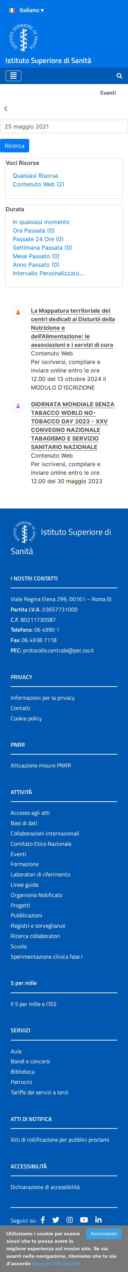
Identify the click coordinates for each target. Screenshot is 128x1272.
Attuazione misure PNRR (41, 765)
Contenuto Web (38, 184)
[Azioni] (12, 10)
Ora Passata (34, 230)
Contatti (21, 708)
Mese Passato (36, 256)
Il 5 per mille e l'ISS (34, 1004)
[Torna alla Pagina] (5, 108)
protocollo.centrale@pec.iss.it (58, 650)
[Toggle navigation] (13, 76)
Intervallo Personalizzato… (48, 273)
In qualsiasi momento (41, 221)
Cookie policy (26, 718)
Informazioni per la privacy (43, 697)
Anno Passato (36, 264)
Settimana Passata (42, 247)
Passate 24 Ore (38, 239)
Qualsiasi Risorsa (35, 175)
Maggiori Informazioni (56, 1263)
